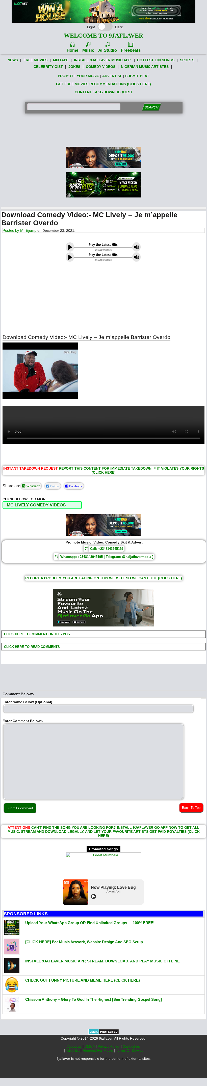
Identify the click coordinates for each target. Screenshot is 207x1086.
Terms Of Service (129, 1050)
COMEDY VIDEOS (100, 67)
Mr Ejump (28, 230)
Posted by (11, 230)
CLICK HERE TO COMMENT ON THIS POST (37, 634)
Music (88, 50)
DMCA (90, 1046)
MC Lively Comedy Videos (36, 505)
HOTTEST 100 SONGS (155, 60)
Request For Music (98, 1050)
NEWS (13, 60)
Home (72, 50)
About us (75, 1046)
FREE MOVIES (35, 60)
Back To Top (191, 808)
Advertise (73, 1050)
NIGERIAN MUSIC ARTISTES (145, 67)
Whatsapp (32, 486)
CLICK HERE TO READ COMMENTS (31, 647)
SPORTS (187, 60)
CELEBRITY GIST (48, 67)
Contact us (131, 1046)
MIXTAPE (60, 60)
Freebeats (131, 50)
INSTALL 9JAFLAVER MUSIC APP (102, 60)
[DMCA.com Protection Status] (103, 1034)
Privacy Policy (109, 1046)
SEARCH (151, 107)
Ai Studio (107, 50)
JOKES (74, 67)
